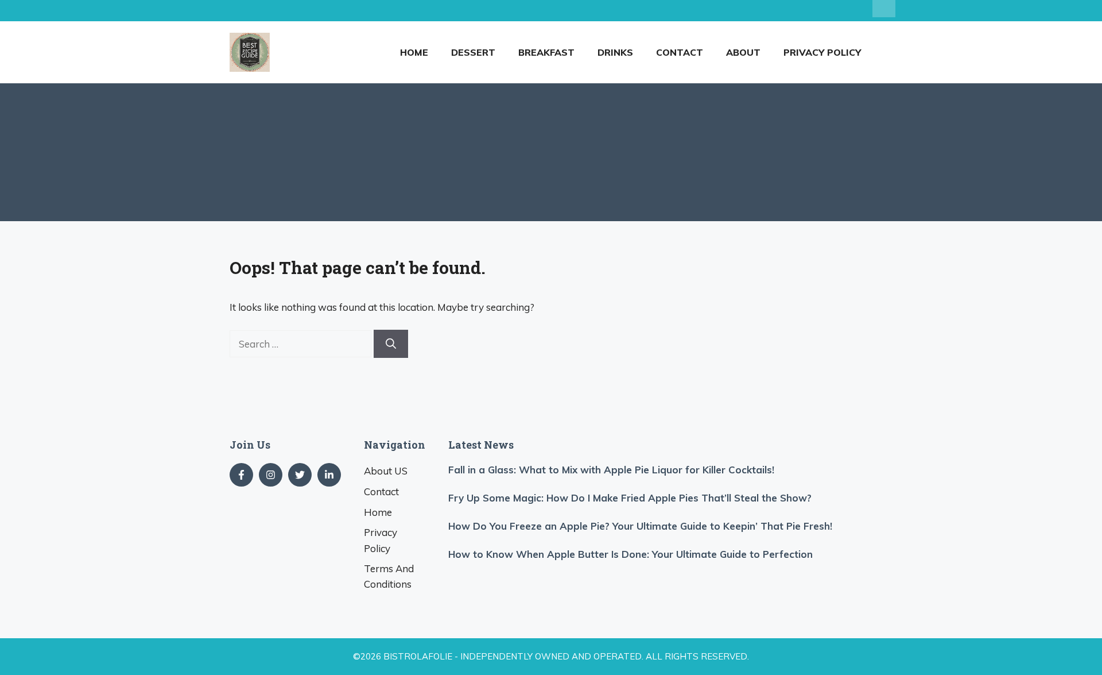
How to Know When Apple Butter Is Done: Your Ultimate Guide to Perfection (630, 554)
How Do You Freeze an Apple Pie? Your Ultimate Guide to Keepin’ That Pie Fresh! (640, 526)
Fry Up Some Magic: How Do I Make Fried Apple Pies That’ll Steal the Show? (630, 498)
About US (386, 471)
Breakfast (546, 52)
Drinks (615, 52)
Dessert (473, 52)
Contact (679, 52)
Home (414, 52)
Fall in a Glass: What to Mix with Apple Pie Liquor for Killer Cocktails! (611, 470)
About (743, 52)
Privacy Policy (822, 52)
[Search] (391, 344)
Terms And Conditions (389, 576)
